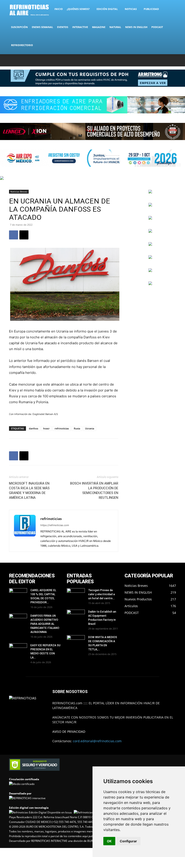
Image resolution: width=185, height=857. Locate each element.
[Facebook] (142, 60)
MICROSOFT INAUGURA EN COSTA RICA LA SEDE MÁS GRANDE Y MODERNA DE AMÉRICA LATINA (29, 490)
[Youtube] (172, 60)
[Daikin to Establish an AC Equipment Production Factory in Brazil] (76, 616)
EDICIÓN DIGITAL (107, 9)
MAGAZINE (98, 27)
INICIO (58, 9)
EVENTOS (62, 27)
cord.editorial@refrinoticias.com (97, 741)
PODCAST (157, 27)
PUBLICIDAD (151, 9)
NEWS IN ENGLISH (136, 27)
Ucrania (89, 428)
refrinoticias (62, 428)
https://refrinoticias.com (54, 525)
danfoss (33, 428)
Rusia (77, 428)
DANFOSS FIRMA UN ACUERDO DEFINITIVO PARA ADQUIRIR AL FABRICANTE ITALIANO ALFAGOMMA (44, 624)
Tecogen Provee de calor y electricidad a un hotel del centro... (101, 594)
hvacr (46, 428)
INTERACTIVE (80, 27)
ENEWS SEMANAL (42, 27)
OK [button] (109, 841)
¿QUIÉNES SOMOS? (78, 9)
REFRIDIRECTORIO (22, 45)
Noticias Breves (18, 191)
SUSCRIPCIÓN (19, 27)
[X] (157, 60)
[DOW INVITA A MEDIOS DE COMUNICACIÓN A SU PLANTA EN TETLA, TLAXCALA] (76, 640)
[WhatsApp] (165, 60)
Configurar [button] (128, 841)
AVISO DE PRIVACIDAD (68, 731)
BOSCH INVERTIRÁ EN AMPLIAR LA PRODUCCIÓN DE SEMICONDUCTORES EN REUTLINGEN (94, 490)
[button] (170, 9)
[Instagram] (150, 60)
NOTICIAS (131, 9)
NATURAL (115, 27)
